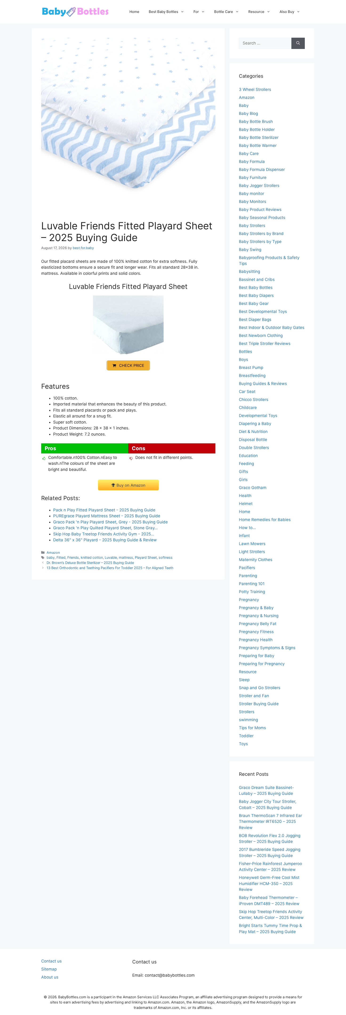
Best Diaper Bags (255, 319)
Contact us (51, 961)
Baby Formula (252, 161)
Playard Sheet (146, 557)
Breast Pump (251, 367)
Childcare (248, 407)
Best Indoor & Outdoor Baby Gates (271, 327)
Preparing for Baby (256, 655)
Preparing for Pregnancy (262, 663)
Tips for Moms (252, 727)
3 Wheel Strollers (255, 89)
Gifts (243, 471)
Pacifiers (247, 567)
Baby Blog (248, 113)
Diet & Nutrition (253, 431)
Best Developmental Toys (263, 311)
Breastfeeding (252, 375)
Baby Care (249, 153)
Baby (244, 105)
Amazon (53, 552)
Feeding (246, 463)
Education (248, 455)
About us (49, 977)
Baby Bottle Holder (257, 129)
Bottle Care (223, 11)
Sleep (244, 679)
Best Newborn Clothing (261, 335)
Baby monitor (251, 193)
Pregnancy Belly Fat (257, 623)
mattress (126, 557)
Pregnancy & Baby (256, 607)
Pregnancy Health (256, 639)
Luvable (111, 557)
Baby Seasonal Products (262, 217)
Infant (244, 535)
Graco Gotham (252, 487)
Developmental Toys (258, 415)
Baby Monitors (252, 201)
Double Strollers (254, 447)
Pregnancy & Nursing (258, 615)
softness (166, 557)
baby (51, 557)
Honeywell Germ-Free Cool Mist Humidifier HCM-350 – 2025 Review (269, 883)
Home (134, 11)
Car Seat (247, 391)
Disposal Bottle (253, 439)
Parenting (248, 575)
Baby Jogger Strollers (259, 185)
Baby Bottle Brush (256, 121)
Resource (256, 11)
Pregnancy (249, 599)
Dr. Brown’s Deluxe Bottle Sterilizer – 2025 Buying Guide (90, 563)
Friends (73, 557)
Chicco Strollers (253, 399)
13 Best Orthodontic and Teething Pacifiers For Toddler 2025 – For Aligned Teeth (110, 568)
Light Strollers (252, 551)
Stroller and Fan (254, 695)
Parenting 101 (252, 583)
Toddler (246, 735)
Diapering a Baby (255, 423)
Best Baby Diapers (256, 295)
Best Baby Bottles (163, 11)
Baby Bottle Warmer (258, 145)
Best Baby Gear (254, 303)
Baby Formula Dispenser (262, 169)
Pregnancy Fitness (256, 631)
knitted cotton (92, 557)
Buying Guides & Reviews (263, 383)
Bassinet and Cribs (257, 279)
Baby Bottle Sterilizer (258, 137)
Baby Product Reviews (260, 209)
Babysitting (249, 271)
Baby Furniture (252, 177)
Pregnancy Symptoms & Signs (267, 647)
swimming (248, 719)
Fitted (60, 557)
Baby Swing (250, 249)
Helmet (246, 503)
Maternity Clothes (255, 559)
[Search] (298, 43)
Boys (243, 359)
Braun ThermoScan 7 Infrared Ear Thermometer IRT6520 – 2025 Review (270, 821)
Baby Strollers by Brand (261, 233)
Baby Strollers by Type (260, 241)
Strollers (246, 711)
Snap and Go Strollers (259, 687)
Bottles (245, 351)
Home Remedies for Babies (265, 519)
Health (245, 495)
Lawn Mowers (252, 543)
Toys (243, 743)
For (196, 11)
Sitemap (49, 969)
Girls (243, 479)
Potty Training (252, 591)
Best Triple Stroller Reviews (264, 343)
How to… (247, 527)
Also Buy (287, 11)
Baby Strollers (252, 225)
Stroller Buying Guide (259, 703)
